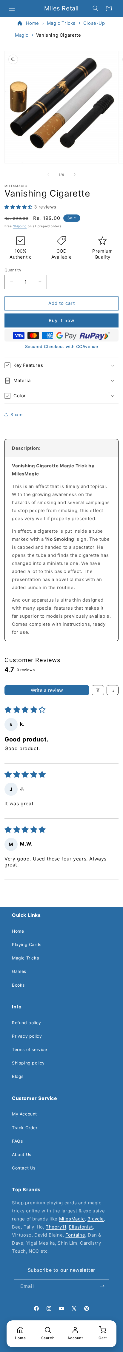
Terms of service (29, 1049)
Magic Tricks (61, 23)
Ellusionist (81, 1227)
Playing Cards (26, 944)
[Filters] (98, 690)
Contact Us (24, 1167)
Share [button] (16, 414)
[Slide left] (48, 174)
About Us (21, 1154)
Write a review (47, 690)
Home (32, 23)
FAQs (17, 1141)
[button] (12, 8)
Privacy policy (27, 1036)
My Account (24, 1113)
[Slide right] (74, 174)
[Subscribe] (102, 1286)
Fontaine (75, 1235)
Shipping (20, 226)
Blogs (18, 1076)
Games (19, 971)
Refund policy (26, 1022)
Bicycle (95, 1219)
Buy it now (61, 320)
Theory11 (56, 1227)
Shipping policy (28, 1062)
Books (18, 985)
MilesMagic (72, 1219)
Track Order (25, 1127)
